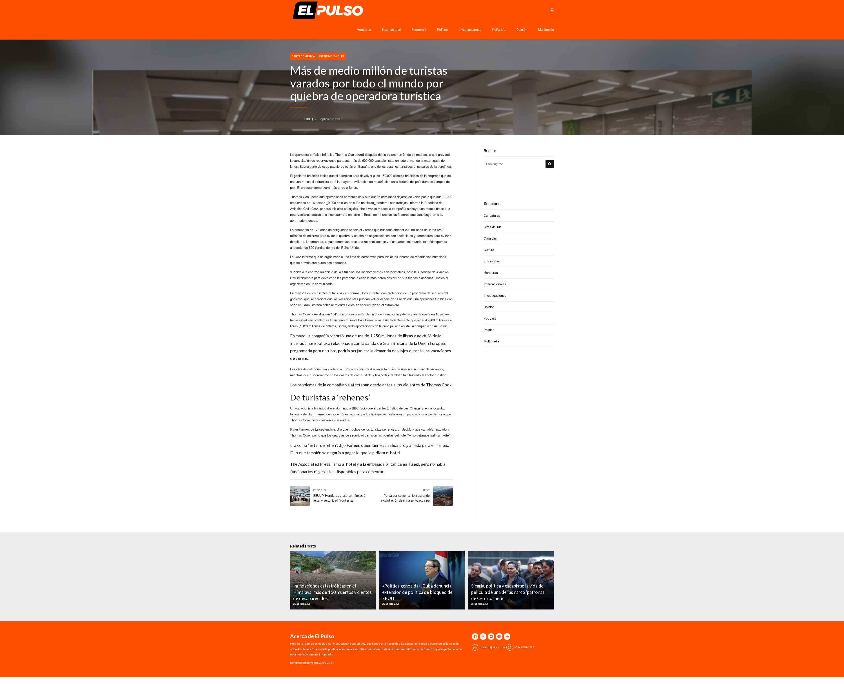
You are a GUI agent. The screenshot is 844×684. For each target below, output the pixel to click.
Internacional (391, 30)
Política (442, 30)
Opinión (522, 30)
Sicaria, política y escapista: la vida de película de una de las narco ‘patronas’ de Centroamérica (508, 592)
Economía (419, 30)
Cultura (489, 250)
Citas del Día (493, 227)
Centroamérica (303, 56)
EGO (307, 119)
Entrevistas (492, 261)
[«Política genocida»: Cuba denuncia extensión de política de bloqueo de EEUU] (421, 580)
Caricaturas (492, 216)
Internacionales (331, 56)
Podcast (490, 318)
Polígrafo (499, 30)
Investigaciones (470, 30)
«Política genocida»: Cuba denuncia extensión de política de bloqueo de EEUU (417, 592)
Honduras (364, 30)
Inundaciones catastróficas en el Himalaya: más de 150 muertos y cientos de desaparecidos (332, 592)
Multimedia (546, 30)
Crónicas (490, 238)
